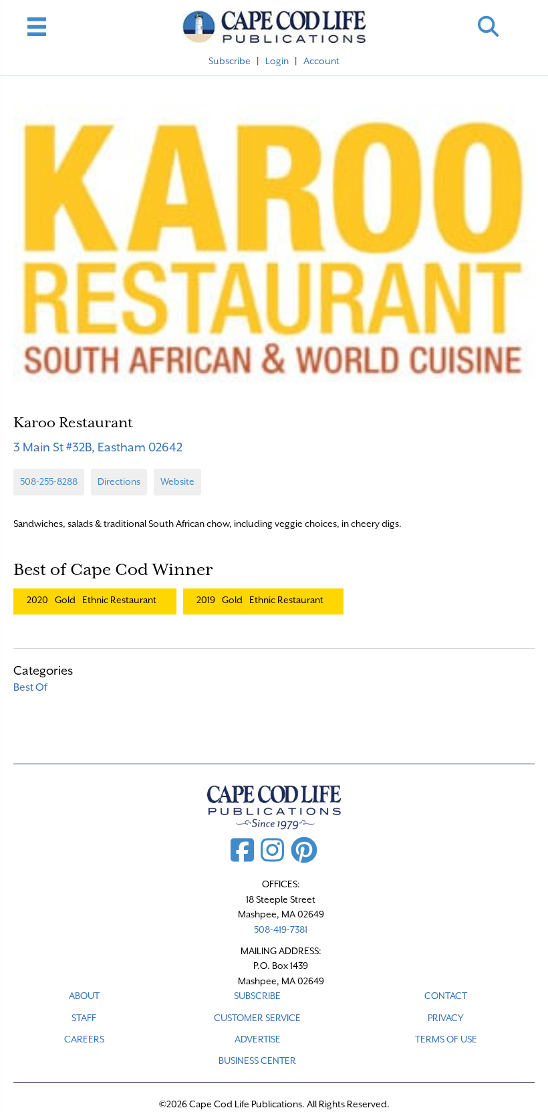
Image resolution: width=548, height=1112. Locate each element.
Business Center (257, 1060)
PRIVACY (446, 1017)
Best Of (30, 687)
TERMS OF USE (446, 1039)
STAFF (84, 1017)
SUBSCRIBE (257, 995)
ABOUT (84, 995)
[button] (488, 26)
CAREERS (84, 1039)
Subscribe (230, 60)
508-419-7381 (280, 929)
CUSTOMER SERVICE (257, 1017)
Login (277, 60)
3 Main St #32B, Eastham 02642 (97, 447)
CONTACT (445, 995)
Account (321, 60)
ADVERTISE (258, 1039)
